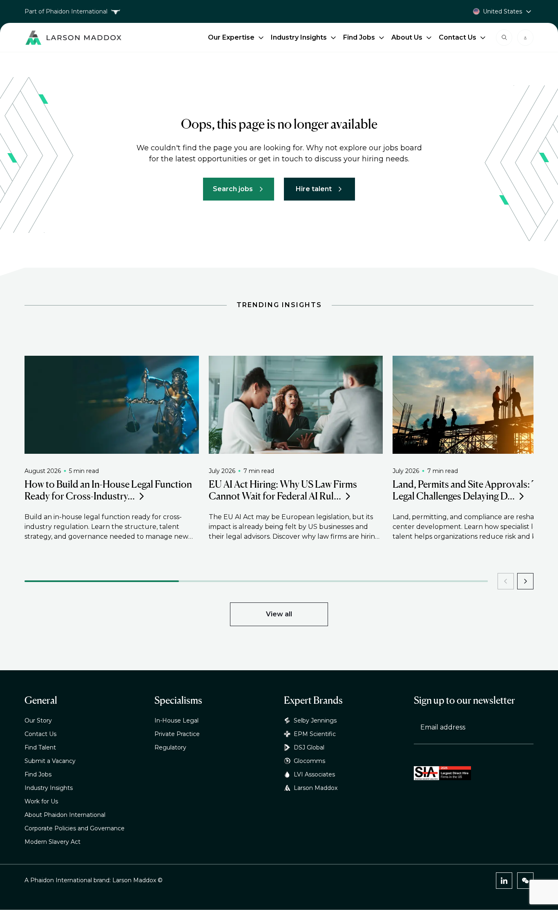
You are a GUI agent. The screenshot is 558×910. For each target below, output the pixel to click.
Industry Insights (299, 37)
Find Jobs (359, 37)
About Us (406, 37)
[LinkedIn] (504, 880)
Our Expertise (231, 37)
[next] (525, 581)
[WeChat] (525, 880)
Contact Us (457, 37)
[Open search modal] (504, 37)
